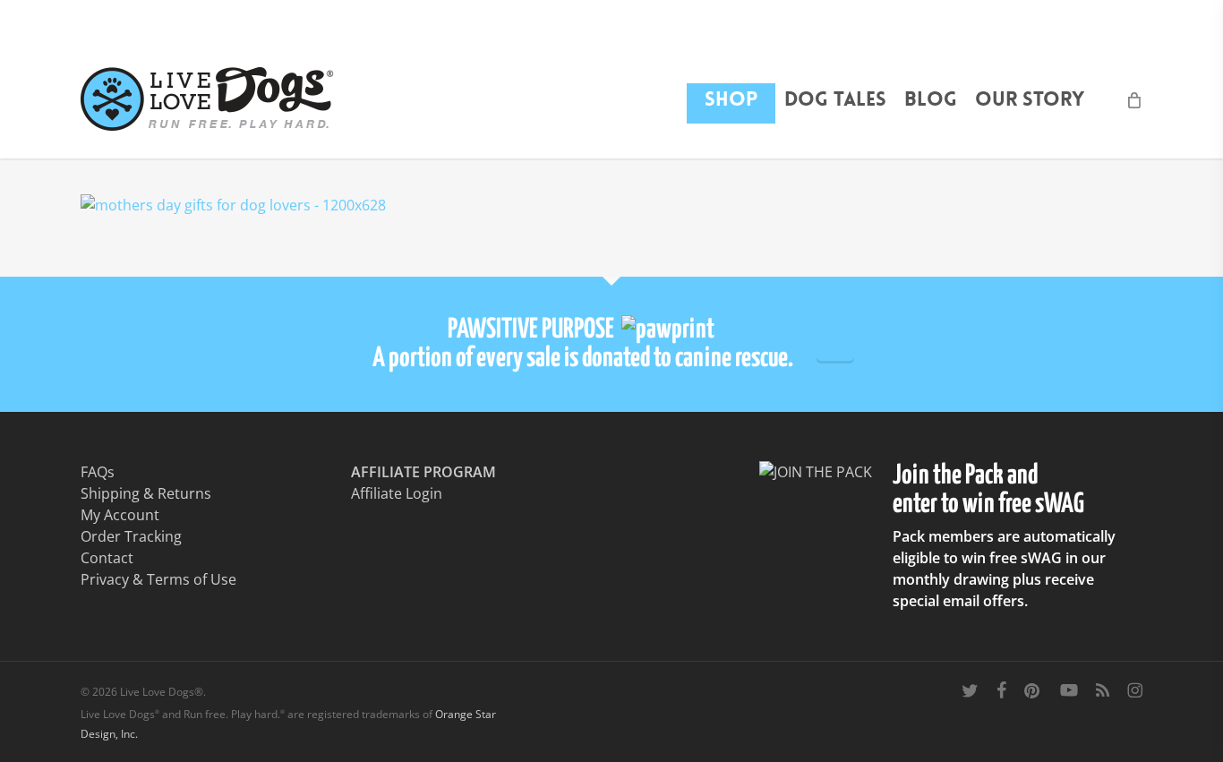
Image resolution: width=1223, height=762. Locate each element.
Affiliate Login (396, 493)
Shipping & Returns (146, 493)
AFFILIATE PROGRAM (423, 472)
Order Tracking (131, 536)
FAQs (98, 472)
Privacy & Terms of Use (158, 579)
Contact (107, 558)
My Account (120, 515)
